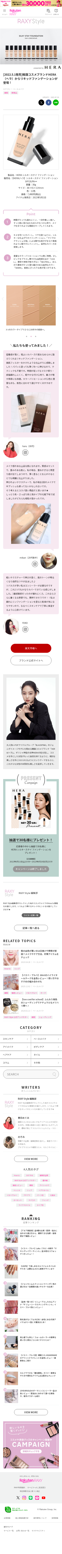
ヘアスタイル (44, 1190)
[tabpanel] (31, 309)
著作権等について (40, 1518)
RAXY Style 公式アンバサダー (16, 1017)
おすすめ (29, 1175)
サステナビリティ (38, 1531)
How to (7, 968)
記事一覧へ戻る (31, 928)
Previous (3, 298)
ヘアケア (7, 1054)
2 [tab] (31, 336)
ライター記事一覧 (31, 915)
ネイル (37, 1054)
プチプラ (26, 1195)
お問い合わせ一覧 (22, 1531)
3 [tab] (35, 336)
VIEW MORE (31, 1159)
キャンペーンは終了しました (31, 869)
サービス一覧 (9, 1531)
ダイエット (18, 1200)
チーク (43, 993)
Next (59, 298)
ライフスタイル (24, 1205)
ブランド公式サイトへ (31, 660)
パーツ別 (40, 1195)
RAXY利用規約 (19, 1487)
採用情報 (55, 1518)
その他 (37, 1062)
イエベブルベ (31, 993)
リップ (17, 968)
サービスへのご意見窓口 (36, 1487)
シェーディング (45, 1017)
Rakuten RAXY (16, 12)
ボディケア (39, 1046)
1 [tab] (26, 336)
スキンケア (8, 1038)
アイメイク (8, 1046)
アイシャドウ (44, 1185)
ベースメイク (18, 89)
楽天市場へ (31, 648)
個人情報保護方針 (22, 1518)
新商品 (14, 92)
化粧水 (52, 1195)
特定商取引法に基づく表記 (30, 1491)
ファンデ (45, 1200)
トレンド (17, 1190)
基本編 (45, 1180)
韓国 (6, 92)
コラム (6, 1062)
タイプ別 (40, 1205)
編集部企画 (44, 1175)
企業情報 (7, 1518)
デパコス (32, 1200)
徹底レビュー (17, 993)
